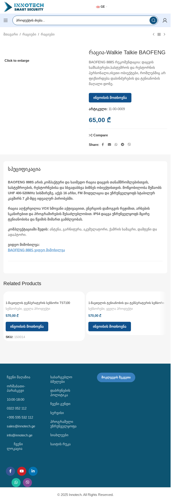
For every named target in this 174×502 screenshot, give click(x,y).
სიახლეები (59, 435)
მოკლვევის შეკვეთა (116, 377)
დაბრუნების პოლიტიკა (60, 392)
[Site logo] (23, 6)
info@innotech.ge (19, 435)
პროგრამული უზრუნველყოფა (63, 424)
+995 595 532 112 (20, 417)
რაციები (29, 34)
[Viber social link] (129, 145)
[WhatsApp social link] (116, 145)
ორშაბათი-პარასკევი (16, 388)
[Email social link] (109, 145)
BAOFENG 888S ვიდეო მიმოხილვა (36, 250)
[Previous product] (153, 34)
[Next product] (164, 34)
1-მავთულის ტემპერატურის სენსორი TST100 (38, 303)
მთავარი (10, 34)
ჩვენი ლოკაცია (15, 446)
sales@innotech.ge (21, 426)
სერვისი (57, 413)
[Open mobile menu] (5, 20)
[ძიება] (153, 20)
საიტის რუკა (60, 444)
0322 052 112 (17, 408)
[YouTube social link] (21, 471)
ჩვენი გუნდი (60, 404)
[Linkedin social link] (33, 471)
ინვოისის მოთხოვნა (110, 97)
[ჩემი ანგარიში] (164, 20)
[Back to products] (159, 34)
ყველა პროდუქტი (37, 308)
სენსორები (14, 308)
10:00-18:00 (15, 399)
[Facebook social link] (103, 145)
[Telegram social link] (123, 145)
